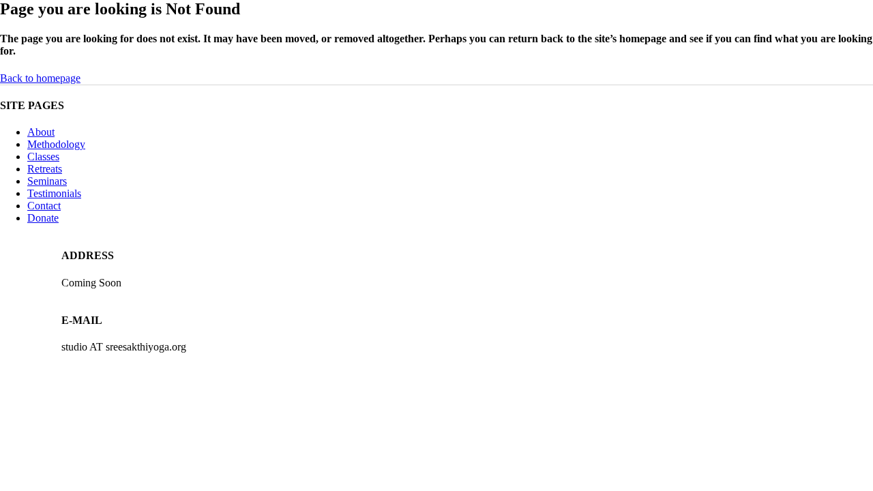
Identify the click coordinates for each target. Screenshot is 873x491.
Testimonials (54, 193)
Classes (43, 156)
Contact (44, 205)
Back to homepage (40, 78)
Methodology (56, 144)
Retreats (44, 169)
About (41, 132)
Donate (43, 218)
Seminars (47, 181)
